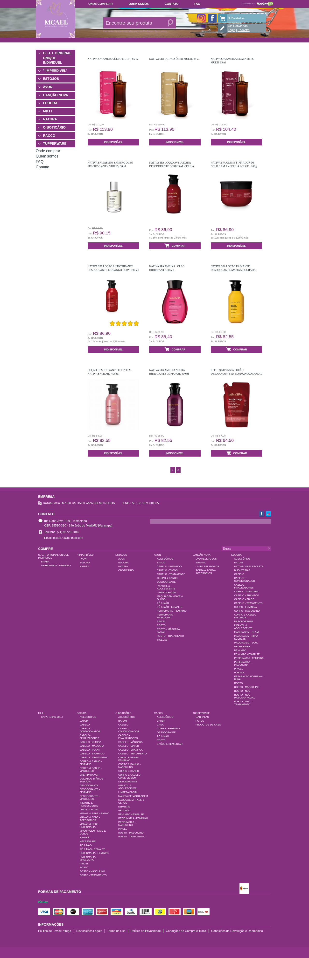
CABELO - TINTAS (167, 570)
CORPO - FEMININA (245, 607)
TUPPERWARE (54, 143)
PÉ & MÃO (163, 603)
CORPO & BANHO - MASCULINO (91, 769)
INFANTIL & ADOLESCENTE (166, 587)
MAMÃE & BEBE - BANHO (94, 813)
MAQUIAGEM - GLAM (246, 632)
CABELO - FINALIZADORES (244, 586)
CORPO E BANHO (128, 771)
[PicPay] (43, 906)
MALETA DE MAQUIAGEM (133, 796)
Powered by (257, 3)
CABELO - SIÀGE (244, 599)
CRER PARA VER (89, 774)
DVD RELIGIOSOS (206, 558)
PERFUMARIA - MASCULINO (165, 616)
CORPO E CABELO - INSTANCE (246, 616)
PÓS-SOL (239, 672)
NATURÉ (84, 837)
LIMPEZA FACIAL (166, 592)
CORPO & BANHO (167, 578)
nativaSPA (124, 806)
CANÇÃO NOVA (55, 95)
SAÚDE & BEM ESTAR (170, 744)
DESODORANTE (166, 582)
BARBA (45, 561)
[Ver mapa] (105, 525)
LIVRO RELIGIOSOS (207, 566)
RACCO (49, 135)
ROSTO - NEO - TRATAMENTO (243, 703)
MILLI (47, 111)
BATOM (161, 562)
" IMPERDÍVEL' (55, 71)
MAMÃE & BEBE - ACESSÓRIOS (90, 818)
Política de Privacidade (146, 931)
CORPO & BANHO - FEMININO (91, 763)
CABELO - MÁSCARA (246, 591)
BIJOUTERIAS (242, 570)
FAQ (197, 4)
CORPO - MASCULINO (247, 610)
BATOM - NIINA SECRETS (248, 566)
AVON (47, 87)
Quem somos (139, 4)
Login (231, 30)
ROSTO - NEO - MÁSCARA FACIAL (244, 696)
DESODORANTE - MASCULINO (90, 797)
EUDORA (50, 103)
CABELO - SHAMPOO (169, 566)
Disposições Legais (89, 931)
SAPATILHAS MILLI (52, 717)
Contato (171, 4)
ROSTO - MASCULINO (247, 687)
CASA (160, 724)
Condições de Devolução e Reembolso (237, 931)
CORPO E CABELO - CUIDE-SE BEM (130, 776)
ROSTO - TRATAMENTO (170, 636)
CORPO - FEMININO (168, 728)
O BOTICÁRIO (54, 127)
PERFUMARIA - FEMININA (249, 658)
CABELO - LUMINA (90, 742)
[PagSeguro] (244, 889)
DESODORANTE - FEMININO (90, 791)
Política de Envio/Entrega (54, 931)
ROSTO (161, 625)
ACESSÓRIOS (165, 558)
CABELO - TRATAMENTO (171, 574)
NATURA (50, 119)
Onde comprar (100, 4)
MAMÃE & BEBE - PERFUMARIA (90, 825)
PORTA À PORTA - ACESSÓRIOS (206, 572)
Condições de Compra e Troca (186, 931)
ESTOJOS (51, 79)
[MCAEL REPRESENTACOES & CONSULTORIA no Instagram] (201, 18)
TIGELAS (162, 639)
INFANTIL (201, 562)
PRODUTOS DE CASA (208, 724)
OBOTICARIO (126, 570)
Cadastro (244, 30)
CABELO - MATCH (128, 746)
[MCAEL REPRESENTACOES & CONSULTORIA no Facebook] (212, 18)
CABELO (239, 574)
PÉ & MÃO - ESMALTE (170, 607)
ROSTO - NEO (242, 691)
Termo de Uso (116, 931)
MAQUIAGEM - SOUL (246, 642)
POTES (200, 720)
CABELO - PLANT (90, 749)
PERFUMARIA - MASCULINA (242, 663)
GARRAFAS (202, 717)
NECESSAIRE (242, 646)
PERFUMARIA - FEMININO (56, 565)
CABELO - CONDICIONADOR (244, 579)
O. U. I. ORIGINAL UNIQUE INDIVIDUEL (57, 57)
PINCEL (161, 621)
